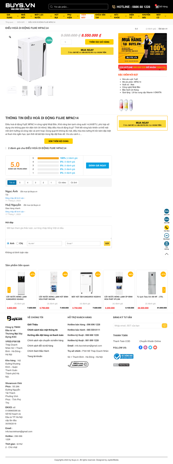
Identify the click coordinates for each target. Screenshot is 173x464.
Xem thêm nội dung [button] (59, 141)
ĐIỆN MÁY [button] (83, 16)
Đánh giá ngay (97, 165)
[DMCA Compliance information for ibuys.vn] (78, 363)
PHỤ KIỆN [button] (69, 16)
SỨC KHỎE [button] (117, 16)
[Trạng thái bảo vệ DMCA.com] (121, 364)
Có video (62, 182)
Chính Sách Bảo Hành (38, 350)
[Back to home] (20, 7)
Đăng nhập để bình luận (14, 198)
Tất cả (12, 182)
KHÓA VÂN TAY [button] (100, 16)
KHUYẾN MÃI (146, 16)
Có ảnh (74, 182)
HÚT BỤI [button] (57, 16)
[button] (162, 6)
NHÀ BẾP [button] (23, 16)
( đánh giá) (151, 28)
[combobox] (78, 6)
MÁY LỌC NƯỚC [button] (39, 16)
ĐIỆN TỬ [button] (131, 16)
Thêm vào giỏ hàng (99, 42)
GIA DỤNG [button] (9, 16)
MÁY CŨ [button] (159, 16)
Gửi (107, 243)
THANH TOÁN (120, 335)
